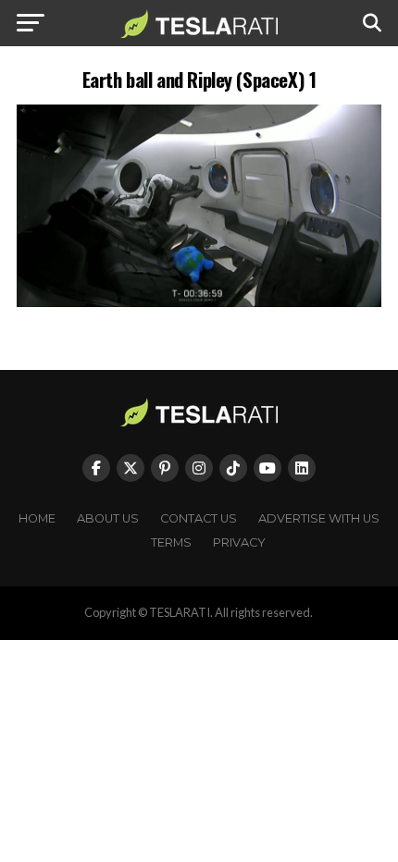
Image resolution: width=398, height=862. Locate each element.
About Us (108, 518)
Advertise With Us (318, 518)
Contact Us (198, 518)
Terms (171, 542)
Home (37, 518)
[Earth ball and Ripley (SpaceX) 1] (199, 302)
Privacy (239, 542)
